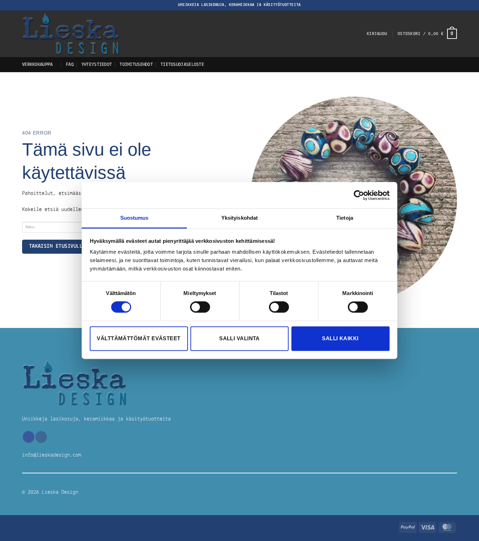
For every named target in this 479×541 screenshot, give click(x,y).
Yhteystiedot (96, 64)
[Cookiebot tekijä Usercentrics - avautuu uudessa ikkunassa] (359, 195)
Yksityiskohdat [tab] (239, 218)
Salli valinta (239, 338)
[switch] (200, 307)
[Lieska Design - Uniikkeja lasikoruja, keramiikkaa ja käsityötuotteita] (145, 34)
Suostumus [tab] (134, 218)
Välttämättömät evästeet (138, 338)
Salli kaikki (340, 338)
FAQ (70, 64)
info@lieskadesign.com (51, 455)
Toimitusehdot (136, 64)
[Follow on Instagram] (41, 437)
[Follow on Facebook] (28, 437)
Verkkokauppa (37, 64)
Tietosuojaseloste (182, 64)
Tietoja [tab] (344, 218)
